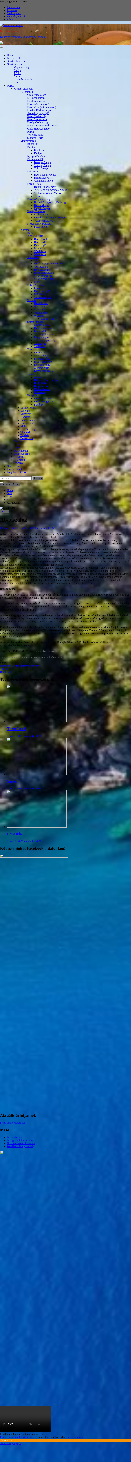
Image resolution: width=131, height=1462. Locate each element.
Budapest (32, 143)
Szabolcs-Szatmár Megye (47, 193)
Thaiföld (25, 432)
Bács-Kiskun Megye (45, 174)
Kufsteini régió (42, 364)
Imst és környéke (43, 361)
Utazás (10, 85)
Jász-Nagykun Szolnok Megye (50, 189)
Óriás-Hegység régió (38, 128)
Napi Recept (13, 466)
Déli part (38, 153)
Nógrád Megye (42, 208)
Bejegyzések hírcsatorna (20, 1140)
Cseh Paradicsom (36, 94)
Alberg (38, 377)
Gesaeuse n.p (41, 266)
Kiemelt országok (23, 88)
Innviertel (39, 288)
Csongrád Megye (43, 180)
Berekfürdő (6, 672)
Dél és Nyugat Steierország (48, 263)
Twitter (15, 665)
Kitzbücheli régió (43, 370)
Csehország (26, 91)
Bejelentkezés (14, 1137)
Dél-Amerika (21, 450)
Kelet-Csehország (36, 116)
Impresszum (13, 7)
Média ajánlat (14, 13)
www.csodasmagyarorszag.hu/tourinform (42, 657)
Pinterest (25, 665)
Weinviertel (40, 254)
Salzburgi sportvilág (45, 340)
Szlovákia (25, 410)
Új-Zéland (19, 459)
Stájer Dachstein (43, 275)
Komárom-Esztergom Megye (50, 217)
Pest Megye (40, 226)
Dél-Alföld (33, 171)
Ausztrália (19, 456)
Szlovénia (25, 413)
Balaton (31, 147)
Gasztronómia (14, 64)
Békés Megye (41, 177)
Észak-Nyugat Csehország (41, 107)
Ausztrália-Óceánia (24, 79)
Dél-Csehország (36, 97)
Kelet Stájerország (44, 272)
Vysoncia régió (35, 134)
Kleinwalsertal (42, 389)
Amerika (18, 82)
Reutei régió (47, 318)
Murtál (37, 281)
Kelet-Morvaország (37, 119)
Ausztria (25, 229)
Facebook (5, 665)
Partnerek (12, 10)
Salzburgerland (35, 321)
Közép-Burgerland (44, 401)
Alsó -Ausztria (35, 235)
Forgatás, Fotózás (16, 16)
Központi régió (42, 291)
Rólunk (11, 19)
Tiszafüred (16, 729)
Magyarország (21, 67)
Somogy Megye (42, 165)
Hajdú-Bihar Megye (45, 186)
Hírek (10, 55)
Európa (17, 70)
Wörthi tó (39, 315)
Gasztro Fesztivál (16, 61)
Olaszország (27, 423)
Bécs (30, 232)
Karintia (31, 300)
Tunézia (24, 435)
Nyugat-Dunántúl (36, 156)
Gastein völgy (41, 324)
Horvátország (27, 429)
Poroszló (14, 834)
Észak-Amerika (22, 453)
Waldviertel (40, 251)
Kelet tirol (39, 352)
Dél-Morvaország (36, 101)
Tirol (29, 349)
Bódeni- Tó (40, 383)
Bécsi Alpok (40, 239)
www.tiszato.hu (9, 657)
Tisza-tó (4, 668)
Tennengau (40, 343)
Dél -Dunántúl (35, 159)
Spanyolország (28, 407)
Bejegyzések (13, 58)
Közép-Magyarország (39, 223)
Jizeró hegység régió (38, 113)
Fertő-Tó (39, 404)
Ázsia (17, 76)
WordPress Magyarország (20, 1146)
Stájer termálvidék (44, 278)
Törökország (27, 438)
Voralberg (32, 373)
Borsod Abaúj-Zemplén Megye (51, 202)
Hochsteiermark (42, 269)
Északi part (40, 150)
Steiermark (33, 257)
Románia (25, 416)
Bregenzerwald (42, 386)
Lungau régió (41, 337)
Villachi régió (41, 312)
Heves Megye (41, 205)
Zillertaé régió (41, 367)
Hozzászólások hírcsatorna (21, 1143)
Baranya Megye (42, 162)
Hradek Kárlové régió (39, 110)
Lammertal (40, 331)
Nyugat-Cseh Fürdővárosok (42, 125)
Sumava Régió (35, 137)
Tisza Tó (38, 196)
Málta (23, 426)
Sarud (12, 781)
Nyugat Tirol (41, 355)
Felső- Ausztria (35, 285)
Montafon (39, 392)
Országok (19, 462)
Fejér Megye (41, 214)
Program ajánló (15, 469)
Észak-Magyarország (38, 199)
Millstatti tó (40, 306)
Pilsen (30, 131)
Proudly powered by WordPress (17, 1437)
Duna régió (40, 245)
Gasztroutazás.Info (10, 31)
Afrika (17, 73)
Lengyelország (28, 419)
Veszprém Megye (43, 220)
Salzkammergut (42, 297)
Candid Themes (74, 1437)
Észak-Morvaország (38, 104)
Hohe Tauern (41, 303)
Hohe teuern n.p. (43, 327)
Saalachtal (39, 346)
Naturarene (40, 309)
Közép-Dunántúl (36, 211)
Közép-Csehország (37, 122)
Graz (36, 260)
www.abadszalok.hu (46, 651)
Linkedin (34, 665)
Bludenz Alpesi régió (45, 380)
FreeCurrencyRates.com (13, 1122)
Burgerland (33, 395)
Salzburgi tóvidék (43, 334)
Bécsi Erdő (40, 242)
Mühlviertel (40, 294)
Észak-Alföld (34, 183)
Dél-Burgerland (42, 398)
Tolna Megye (41, 168)
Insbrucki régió (42, 358)
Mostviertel (40, 248)
